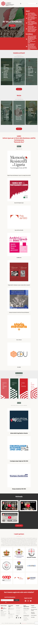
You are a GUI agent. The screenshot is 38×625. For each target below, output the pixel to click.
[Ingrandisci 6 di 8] (36, 561)
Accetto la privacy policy (10, 602)
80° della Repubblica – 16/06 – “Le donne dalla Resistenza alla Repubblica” (32, 14)
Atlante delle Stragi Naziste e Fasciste (19, 433)
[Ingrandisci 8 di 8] (36, 573)
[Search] (36, 3)
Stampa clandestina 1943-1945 (19, 489)
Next (35, 72)
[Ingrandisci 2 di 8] (23, 548)
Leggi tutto (5, 77)
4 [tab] (19, 86)
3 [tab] (18, 86)
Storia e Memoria (19, 339)
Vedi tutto (19, 89)
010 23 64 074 (18, 612)
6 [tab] (22, 86)
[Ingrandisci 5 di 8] (23, 561)
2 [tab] (16, 86)
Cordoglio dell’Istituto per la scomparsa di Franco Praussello (6, 112)
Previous (2, 72)
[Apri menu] (20, 3)
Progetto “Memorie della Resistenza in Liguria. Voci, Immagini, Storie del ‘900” (19, 175)
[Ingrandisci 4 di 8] (11, 561)
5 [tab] (21, 86)
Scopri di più (12, 25)
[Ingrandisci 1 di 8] (11, 548)
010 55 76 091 (18, 610)
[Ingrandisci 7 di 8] (11, 573)
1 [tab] (15, 86)
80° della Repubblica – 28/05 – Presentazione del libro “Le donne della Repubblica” (32, 18)
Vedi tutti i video (19, 525)
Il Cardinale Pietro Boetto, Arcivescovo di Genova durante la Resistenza (31, 112)
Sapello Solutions (24, 623)
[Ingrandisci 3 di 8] (36, 548)
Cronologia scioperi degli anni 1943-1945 (19, 461)
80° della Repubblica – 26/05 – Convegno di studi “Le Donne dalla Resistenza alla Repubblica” (32, 23)
